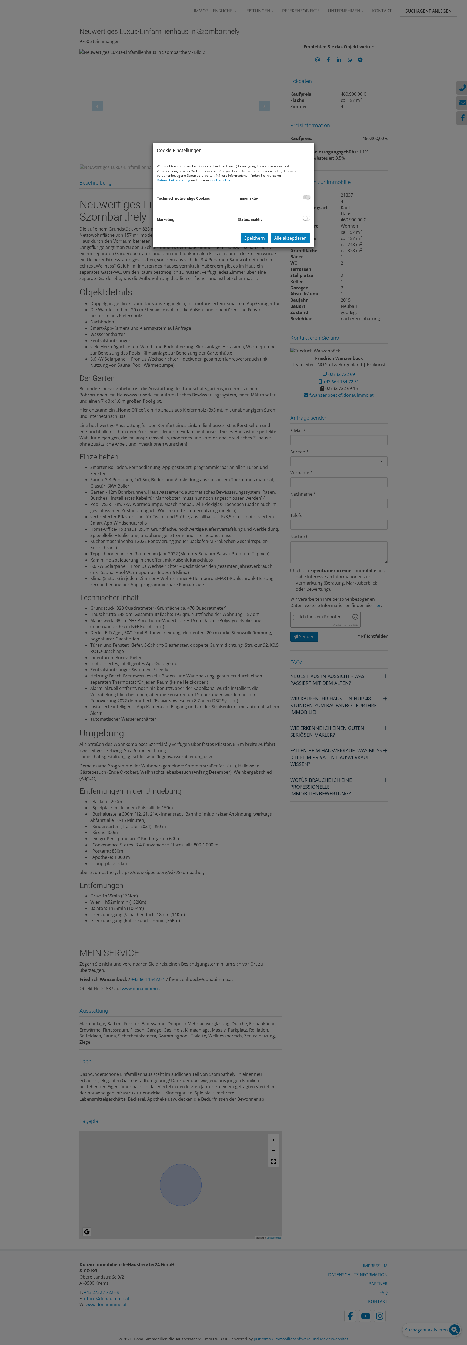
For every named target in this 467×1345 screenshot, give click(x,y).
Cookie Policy (220, 180)
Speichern (254, 238)
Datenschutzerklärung (173, 180)
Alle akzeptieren (290, 238)
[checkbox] (306, 197)
